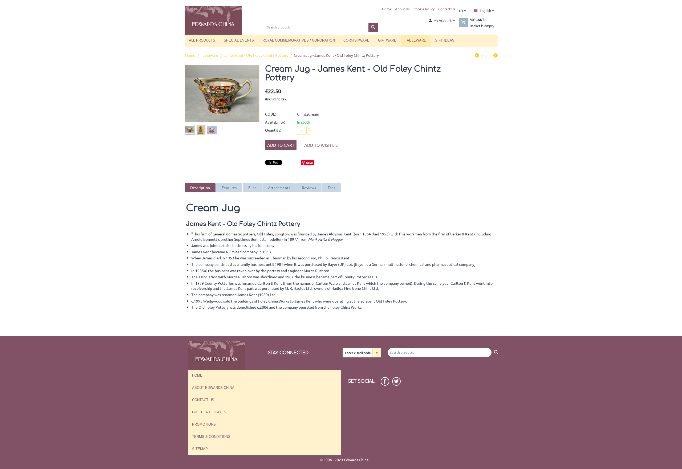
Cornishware (356, 40)
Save (309, 163)
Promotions (204, 424)
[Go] (376, 352)
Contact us (203, 400)
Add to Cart (280, 145)
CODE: (270, 114)
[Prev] (477, 56)
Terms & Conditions (211, 437)
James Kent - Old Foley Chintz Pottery (256, 55)
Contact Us (446, 9)
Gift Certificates (209, 412)
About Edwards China (213, 388)
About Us (402, 9)
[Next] (495, 56)
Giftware (387, 40)
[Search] (373, 27)
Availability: (275, 122)
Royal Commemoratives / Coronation (298, 40)
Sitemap (200, 449)
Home (386, 9)
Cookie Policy (424, 9)
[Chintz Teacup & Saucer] (222, 93)
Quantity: (273, 130)
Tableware (415, 40)
